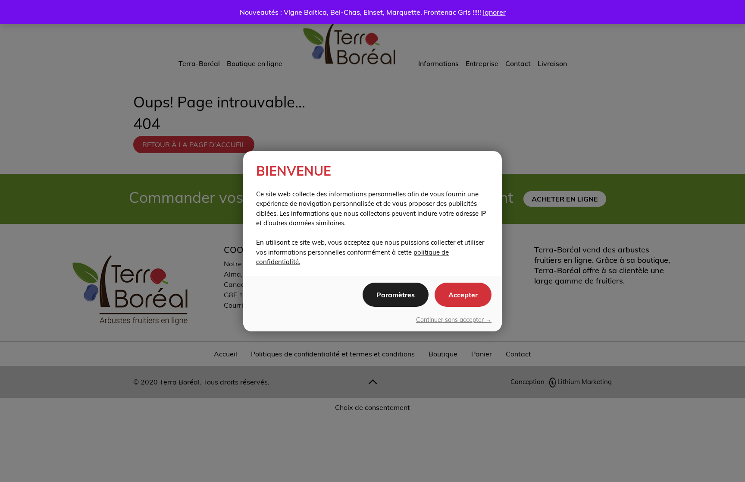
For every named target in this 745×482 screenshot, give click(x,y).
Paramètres (395, 294)
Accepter (463, 294)
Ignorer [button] (494, 12)
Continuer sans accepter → (453, 320)
